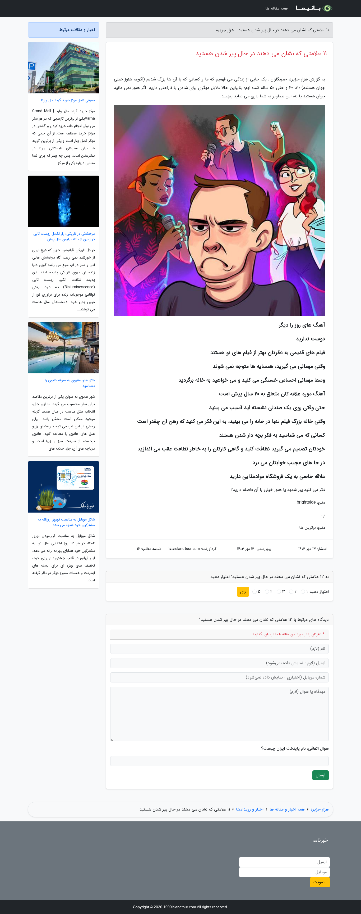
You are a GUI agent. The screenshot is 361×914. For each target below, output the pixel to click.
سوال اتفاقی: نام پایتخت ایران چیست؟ (295, 748)
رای (243, 591)
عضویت (320, 882)
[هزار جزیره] (313, 8)
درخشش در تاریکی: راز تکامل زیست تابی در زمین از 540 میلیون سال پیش (64, 236)
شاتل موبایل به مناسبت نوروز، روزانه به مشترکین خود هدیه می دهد (66, 522)
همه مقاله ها (276, 8)
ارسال (320, 775)
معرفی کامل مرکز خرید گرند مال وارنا (68, 100)
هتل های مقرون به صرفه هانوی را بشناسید (70, 383)
